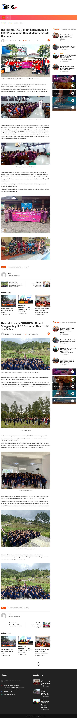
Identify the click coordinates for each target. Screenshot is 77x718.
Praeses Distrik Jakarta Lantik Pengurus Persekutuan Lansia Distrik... (67, 37)
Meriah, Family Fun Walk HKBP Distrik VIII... (41, 310)
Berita (4, 301)
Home (4, 23)
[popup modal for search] (8, 17)
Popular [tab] (65, 29)
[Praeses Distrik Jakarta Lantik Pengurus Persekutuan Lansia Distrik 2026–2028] (36, 681)
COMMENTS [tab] (72, 29)
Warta (10, 23)
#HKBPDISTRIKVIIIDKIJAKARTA (15, 267)
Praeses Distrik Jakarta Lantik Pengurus (45, 683)
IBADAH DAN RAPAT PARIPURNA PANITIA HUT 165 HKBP (67, 68)
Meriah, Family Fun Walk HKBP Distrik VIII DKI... (68, 47)
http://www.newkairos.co (14, 275)
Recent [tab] (57, 29)
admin (7, 40)
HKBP (26, 267)
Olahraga (44, 304)
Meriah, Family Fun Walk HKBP (45, 693)
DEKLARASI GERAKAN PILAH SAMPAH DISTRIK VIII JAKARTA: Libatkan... (68, 57)
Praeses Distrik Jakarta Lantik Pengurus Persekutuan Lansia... (25, 310)
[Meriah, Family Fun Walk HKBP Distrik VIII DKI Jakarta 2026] (36, 691)
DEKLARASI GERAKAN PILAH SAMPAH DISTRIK (45, 704)
